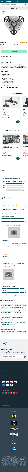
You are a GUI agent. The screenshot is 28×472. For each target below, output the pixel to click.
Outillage (3, 11)
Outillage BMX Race (20, 310)
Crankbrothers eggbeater (6, 322)
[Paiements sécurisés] (9, 383)
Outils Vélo (3, 303)
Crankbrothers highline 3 (19, 322)
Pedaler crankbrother (21, 331)
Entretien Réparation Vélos (7, 310)
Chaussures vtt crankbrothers (7, 319)
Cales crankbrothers (5, 317)
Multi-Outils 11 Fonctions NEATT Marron (10, 110)
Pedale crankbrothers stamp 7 (8, 331)
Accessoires (18, 312)
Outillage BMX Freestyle (20, 305)
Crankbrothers (3, 42)
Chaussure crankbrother (17, 317)
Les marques (5, 370)
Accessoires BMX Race (6, 305)
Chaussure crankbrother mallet (8, 324)
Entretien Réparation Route (16, 307)
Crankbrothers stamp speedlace (8, 329)
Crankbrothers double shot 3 (7, 326)
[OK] (25, 357)
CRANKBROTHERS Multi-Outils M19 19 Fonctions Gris (10, 148)
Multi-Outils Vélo (12, 303)
